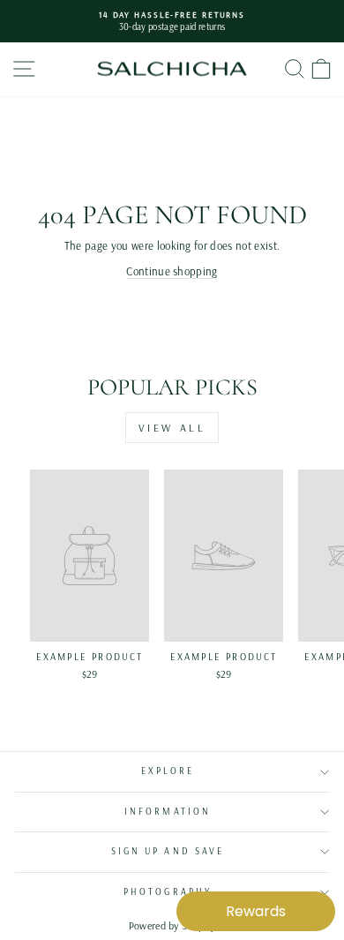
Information (167, 811)
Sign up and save (167, 851)
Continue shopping (171, 271)
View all (172, 427)
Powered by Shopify (172, 925)
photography (167, 892)
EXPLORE (168, 771)
